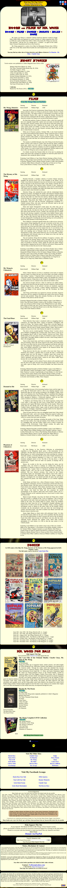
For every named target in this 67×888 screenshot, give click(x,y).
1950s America (43, 777)
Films (20, 31)
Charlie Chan (36, 54)
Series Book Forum (19, 783)
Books (9, 31)
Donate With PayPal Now (33, 4)
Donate (44, 31)
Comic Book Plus (43, 551)
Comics (31, 31)
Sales (56, 31)
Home (33, 34)
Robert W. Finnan (36, 866)
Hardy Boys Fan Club (19, 777)
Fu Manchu (52, 52)
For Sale (31, 88)
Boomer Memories (44, 780)
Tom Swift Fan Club (19, 780)
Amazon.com (33, 655)
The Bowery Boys (44, 786)
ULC (42, 866)
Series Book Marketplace (19, 786)
